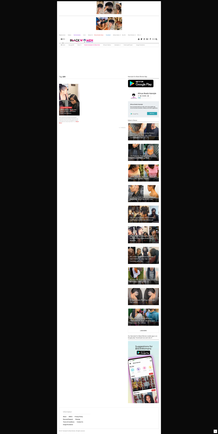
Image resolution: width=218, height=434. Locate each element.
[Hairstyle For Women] (80, 42)
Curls (84, 35)
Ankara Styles (116, 35)
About (64, 416)
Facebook (108, 35)
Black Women (131, 35)
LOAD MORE (143, 330)
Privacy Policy (79, 416)
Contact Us (80, 422)
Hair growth (71, 45)
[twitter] (141, 39)
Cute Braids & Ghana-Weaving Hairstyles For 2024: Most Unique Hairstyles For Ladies (142, 320)
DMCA (70, 416)
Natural (90, 35)
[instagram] (144, 39)
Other (138, 35)
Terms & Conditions (68, 422)
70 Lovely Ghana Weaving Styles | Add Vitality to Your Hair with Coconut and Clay (142, 135)
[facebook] (150, 39)
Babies (69, 35)
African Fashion (107, 45)
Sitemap (77, 419)
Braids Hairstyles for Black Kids (92, 45)
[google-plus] (147, 39)
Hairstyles (116, 45)
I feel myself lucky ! (128, 45)
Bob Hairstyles (77, 35)
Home (63, 45)
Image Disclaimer (140, 45)
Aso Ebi (124, 35)
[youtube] (138, 39)
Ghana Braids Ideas (98, 35)
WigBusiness (62, 35)
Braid (79, 45)
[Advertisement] (109, 61)
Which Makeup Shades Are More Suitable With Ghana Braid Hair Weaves (68, 111)
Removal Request (68, 419)
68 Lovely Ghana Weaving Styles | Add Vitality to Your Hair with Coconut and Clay (142, 259)
